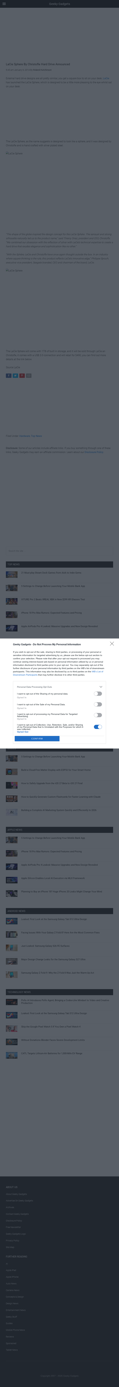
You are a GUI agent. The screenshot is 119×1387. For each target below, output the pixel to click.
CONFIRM (37, 739)
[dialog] (59, 693)
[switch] (98, 694)
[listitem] (59, 686)
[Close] (113, 645)
